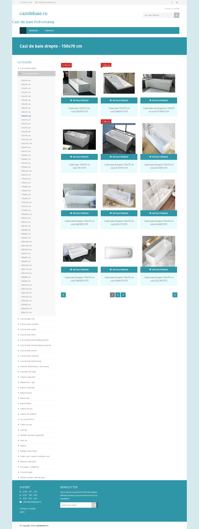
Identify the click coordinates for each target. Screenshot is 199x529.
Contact (49, 30)
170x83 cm (26, 190)
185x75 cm (26, 253)
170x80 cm (26, 186)
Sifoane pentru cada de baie (32, 477)
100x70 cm (26, 80)
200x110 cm (26, 312)
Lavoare (23, 430)
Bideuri (23, 445)
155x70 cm (26, 135)
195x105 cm (26, 300)
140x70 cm (26, 108)
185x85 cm (26, 257)
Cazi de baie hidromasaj (30, 361)
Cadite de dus (26, 424)
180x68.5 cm (26, 214)
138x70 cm (26, 104)
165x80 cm (26, 167)
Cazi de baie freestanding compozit (35, 345)
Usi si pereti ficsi (27, 419)
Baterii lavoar (26, 393)
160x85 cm (26, 159)
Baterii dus (25, 398)
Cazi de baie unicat (28, 350)
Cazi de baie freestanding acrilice (34, 340)
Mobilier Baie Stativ (28, 451)
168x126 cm (26, 171)
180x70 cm (26, 218)
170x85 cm (26, 194)
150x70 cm (26, 116)
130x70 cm (26, 100)
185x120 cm (26, 273)
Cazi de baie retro (28, 334)
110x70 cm (26, 88)
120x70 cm (26, 96)
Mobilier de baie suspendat (32, 435)
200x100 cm (26, 308)
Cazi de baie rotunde (29, 324)
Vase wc (23, 440)
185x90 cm (26, 261)
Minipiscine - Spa (27, 382)
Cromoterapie (26, 472)
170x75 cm (26, 182)
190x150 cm (26, 292)
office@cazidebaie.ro (47, 2)
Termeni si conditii (172, 8)
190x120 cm (26, 285)
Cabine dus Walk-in (28, 414)
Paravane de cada (28, 371)
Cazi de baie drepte (30, 73)
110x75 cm (26, 92)
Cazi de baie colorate (29, 356)
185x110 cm (26, 269)
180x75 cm (26, 222)
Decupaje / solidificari (29, 467)
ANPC (22, 512)
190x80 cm (26, 277)
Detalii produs (80, 100)
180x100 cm (26, 241)
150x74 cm (26, 119)
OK (95, 505)
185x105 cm (26, 265)
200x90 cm (26, 304)
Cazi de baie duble (28, 68)
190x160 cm (26, 296)
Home (23, 30)
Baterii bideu (25, 403)
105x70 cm (26, 84)
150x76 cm (26, 127)
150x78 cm (26, 131)
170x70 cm (26, 178)
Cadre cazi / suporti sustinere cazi (35, 456)
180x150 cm (26, 249)
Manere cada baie (28, 461)
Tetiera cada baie (27, 377)
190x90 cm (26, 281)
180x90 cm (26, 237)
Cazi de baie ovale (28, 329)
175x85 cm (26, 210)
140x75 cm (26, 112)
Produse (33, 30)
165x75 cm (26, 163)
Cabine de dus (26, 408)
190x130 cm (26, 289)
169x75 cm (26, 175)
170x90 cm (26, 198)
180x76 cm (26, 226)
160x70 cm (26, 147)
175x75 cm (26, 206)
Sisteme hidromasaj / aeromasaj (34, 366)
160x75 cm (26, 151)
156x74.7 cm (26, 143)
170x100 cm (26, 202)
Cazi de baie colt (27, 319)
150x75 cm (26, 123)
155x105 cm (26, 139)
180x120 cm (26, 245)
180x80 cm (26, 230)
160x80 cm (26, 155)
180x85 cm (26, 234)
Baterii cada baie (27, 387)
